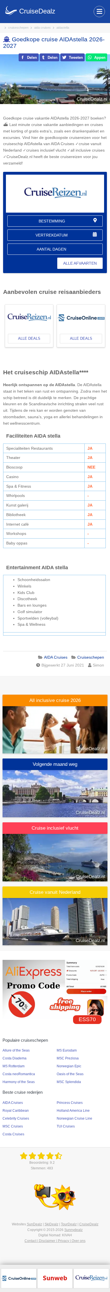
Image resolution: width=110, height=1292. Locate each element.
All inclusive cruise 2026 (55, 700)
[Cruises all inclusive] (55, 729)
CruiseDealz (88, 1224)
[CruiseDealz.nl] (42, 1156)
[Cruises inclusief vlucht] (55, 857)
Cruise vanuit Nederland (55, 892)
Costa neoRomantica (19, 1074)
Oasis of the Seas (70, 1074)
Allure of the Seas (16, 1050)
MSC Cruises (13, 1126)
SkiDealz (51, 1224)
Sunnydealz (73, 1230)
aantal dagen (51, 249)
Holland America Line (73, 1111)
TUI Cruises (66, 1126)
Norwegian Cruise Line (74, 1118)
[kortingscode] (55, 989)
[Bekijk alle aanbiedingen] (18, 1278)
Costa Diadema (15, 1058)
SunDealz (34, 1224)
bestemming (52, 221)
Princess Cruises (70, 1103)
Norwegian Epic (69, 1066)
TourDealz (69, 1224)
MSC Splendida (69, 1082)
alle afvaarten (80, 263)
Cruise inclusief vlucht (55, 828)
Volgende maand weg (55, 764)
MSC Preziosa (68, 1058)
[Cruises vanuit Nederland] (55, 921)
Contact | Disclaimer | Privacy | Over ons (55, 1241)
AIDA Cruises (13, 1103)
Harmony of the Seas (19, 1082)
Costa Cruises (13, 1134)
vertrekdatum (52, 235)
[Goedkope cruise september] (55, 793)
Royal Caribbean (16, 1111)
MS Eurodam (67, 1050)
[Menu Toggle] (99, 11)
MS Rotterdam (14, 1066)
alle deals (29, 338)
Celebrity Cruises (16, 1118)
